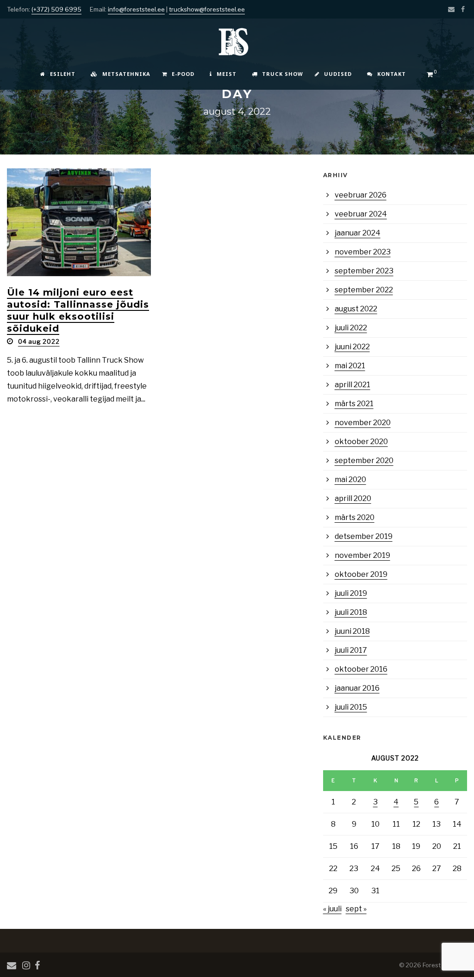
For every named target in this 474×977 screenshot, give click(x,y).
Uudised (338, 73)
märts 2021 (354, 403)
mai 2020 (350, 479)
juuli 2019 (351, 593)
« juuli (332, 908)
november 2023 (363, 251)
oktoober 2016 (361, 669)
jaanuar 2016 (357, 688)
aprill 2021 (352, 384)
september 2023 (364, 270)
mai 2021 (350, 365)
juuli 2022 (351, 327)
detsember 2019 (364, 536)
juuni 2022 (352, 346)
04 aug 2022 (39, 341)
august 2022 (356, 308)
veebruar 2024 (361, 214)
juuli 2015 (351, 707)
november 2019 (362, 555)
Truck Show (282, 73)
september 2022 (364, 289)
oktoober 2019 (361, 574)
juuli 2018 (351, 612)
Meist (227, 73)
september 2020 (364, 460)
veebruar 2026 (361, 195)
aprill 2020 (353, 498)
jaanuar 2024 (357, 233)
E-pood (183, 73)
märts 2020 (354, 517)
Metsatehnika (126, 73)
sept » (356, 908)
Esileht (62, 73)
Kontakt (391, 73)
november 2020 (363, 422)
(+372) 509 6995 (56, 9)
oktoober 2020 (361, 441)
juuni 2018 (352, 631)
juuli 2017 (351, 650)
